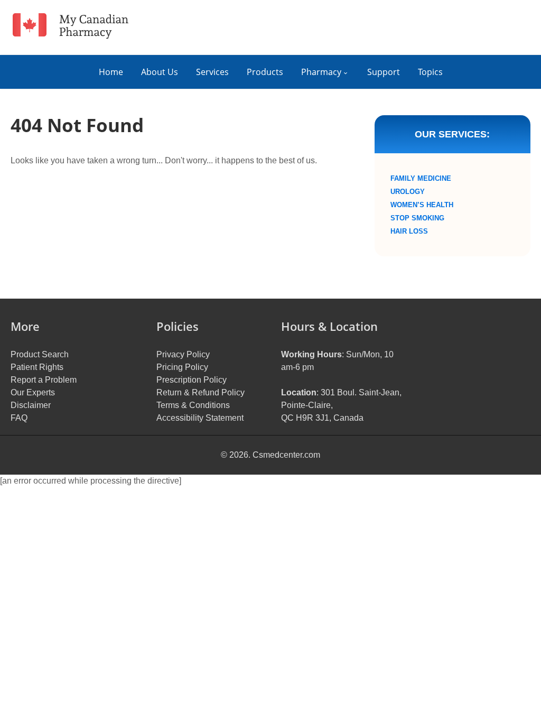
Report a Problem (44, 379)
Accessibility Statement (200, 417)
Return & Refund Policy (200, 392)
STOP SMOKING (417, 218)
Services (212, 72)
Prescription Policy (191, 379)
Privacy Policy (183, 354)
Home (111, 72)
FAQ (19, 417)
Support (383, 72)
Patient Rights (37, 367)
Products (265, 72)
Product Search (40, 354)
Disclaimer (31, 405)
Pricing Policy (182, 367)
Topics (430, 72)
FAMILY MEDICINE (420, 178)
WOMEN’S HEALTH (421, 205)
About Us (159, 72)
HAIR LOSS (409, 231)
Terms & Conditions (193, 405)
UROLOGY (407, 192)
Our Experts (33, 392)
